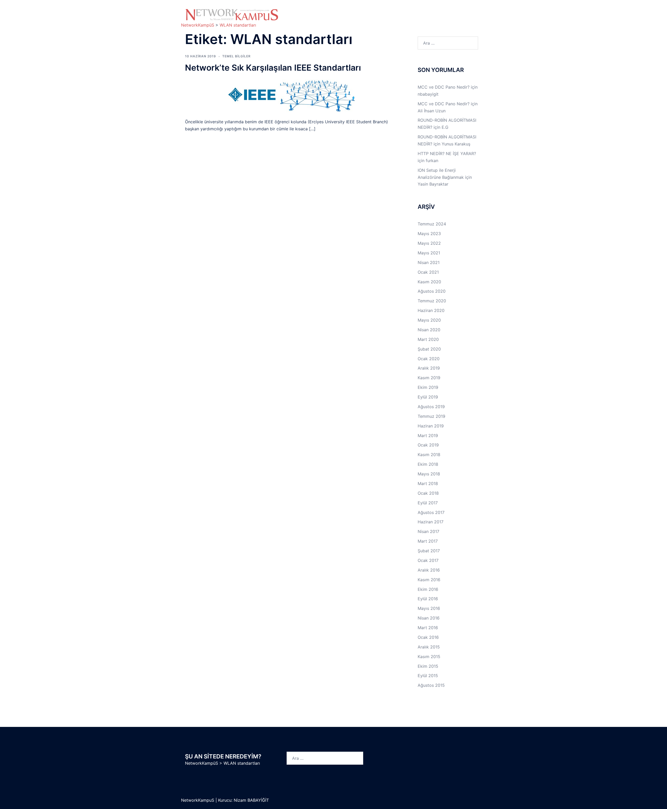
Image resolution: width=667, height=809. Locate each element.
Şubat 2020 (429, 349)
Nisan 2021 (429, 262)
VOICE (363, 18)
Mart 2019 (428, 435)
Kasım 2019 (429, 377)
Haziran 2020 (431, 310)
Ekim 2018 (428, 464)
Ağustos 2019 (431, 406)
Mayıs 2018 (429, 473)
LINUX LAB (411, 12)
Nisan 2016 (429, 618)
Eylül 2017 (428, 502)
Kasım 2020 (429, 281)
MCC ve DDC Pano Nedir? (444, 87)
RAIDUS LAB (301, 18)
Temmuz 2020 (432, 300)
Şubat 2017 (429, 550)
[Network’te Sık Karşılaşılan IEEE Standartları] (291, 95)
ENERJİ (388, 18)
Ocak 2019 (428, 445)
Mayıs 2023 (429, 233)
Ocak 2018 (428, 493)
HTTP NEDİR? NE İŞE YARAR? (447, 153)
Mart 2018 (428, 483)
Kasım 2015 (429, 656)
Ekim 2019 (428, 387)
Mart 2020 (428, 339)
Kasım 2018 (429, 454)
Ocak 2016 (428, 637)
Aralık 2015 (429, 646)
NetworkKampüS (201, 763)
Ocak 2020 (429, 358)
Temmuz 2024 (432, 223)
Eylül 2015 (428, 675)
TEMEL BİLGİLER (334, 12)
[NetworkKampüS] (232, 14)
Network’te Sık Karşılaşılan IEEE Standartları (273, 68)
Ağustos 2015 (431, 685)
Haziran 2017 (430, 521)
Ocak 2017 (428, 560)
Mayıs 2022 (429, 243)
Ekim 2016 (428, 589)
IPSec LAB (444, 12)
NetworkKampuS (198, 800)
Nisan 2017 (428, 531)
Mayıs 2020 (429, 320)
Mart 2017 (428, 541)
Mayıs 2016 (429, 608)
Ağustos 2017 (431, 512)
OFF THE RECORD (423, 18)
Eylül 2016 (428, 598)
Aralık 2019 (429, 368)
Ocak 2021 (428, 272)
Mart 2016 (428, 627)
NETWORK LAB (375, 12)
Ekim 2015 (428, 666)
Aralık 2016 (429, 570)
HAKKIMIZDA (301, 12)
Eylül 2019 (428, 397)
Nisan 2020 (429, 329)
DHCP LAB (335, 18)
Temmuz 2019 (431, 416)
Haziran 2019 (431, 425)
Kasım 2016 (429, 579)
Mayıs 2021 (429, 252)
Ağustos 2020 (432, 291)
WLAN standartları (242, 763)
